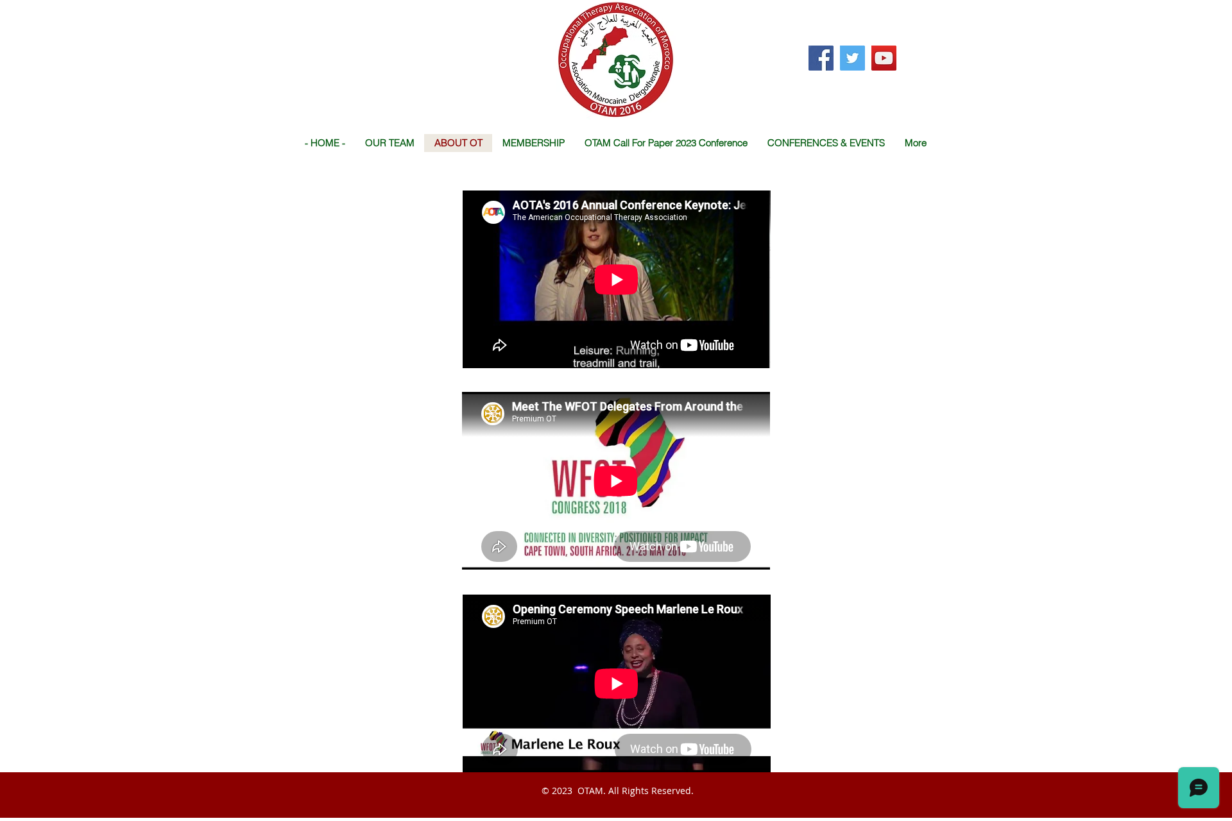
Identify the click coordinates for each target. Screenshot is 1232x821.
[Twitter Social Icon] (852, 58)
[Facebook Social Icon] (821, 58)
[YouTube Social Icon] (883, 58)
